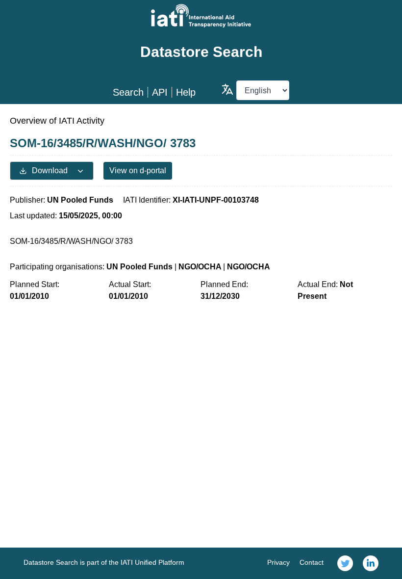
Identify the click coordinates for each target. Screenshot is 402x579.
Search (128, 92)
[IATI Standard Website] (201, 15)
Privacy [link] (278, 562)
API (160, 92)
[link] (345, 563)
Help (186, 92)
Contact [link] (312, 562)
